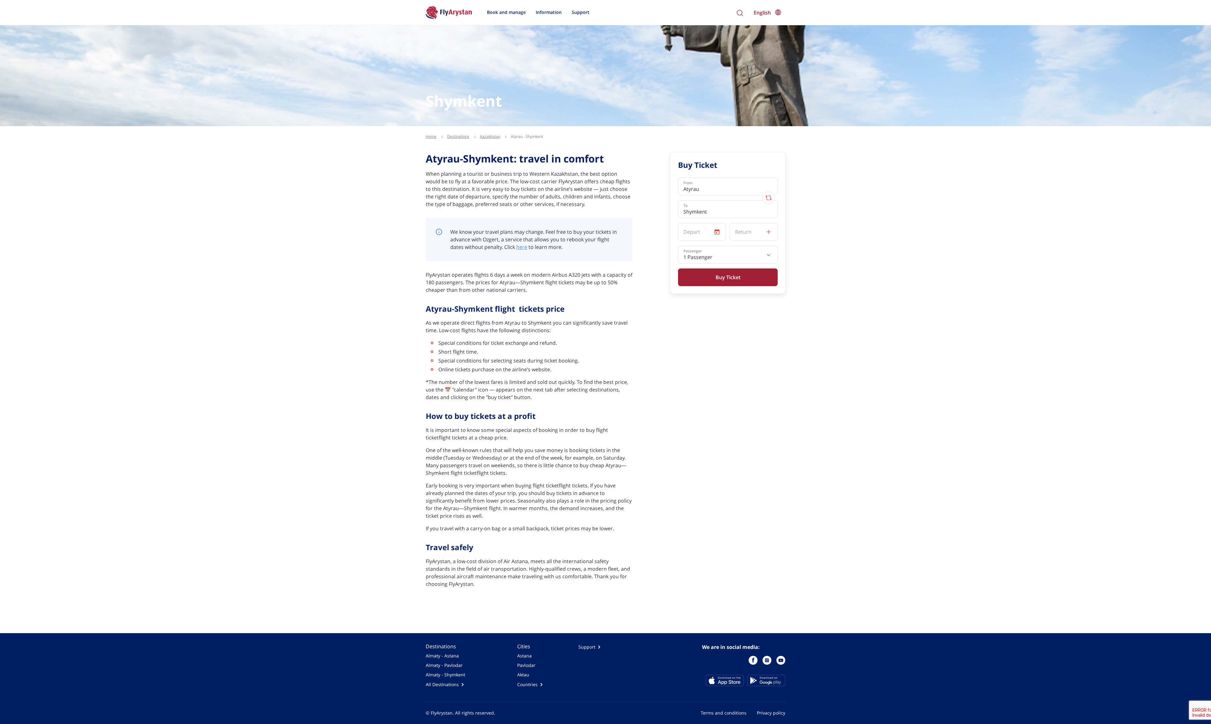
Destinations (441, 646)
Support (580, 12)
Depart (691, 232)
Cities (523, 646)
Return (743, 232)
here (521, 247)
